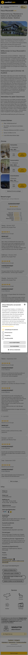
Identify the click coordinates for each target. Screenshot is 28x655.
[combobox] (24, 304)
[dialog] (14, 327)
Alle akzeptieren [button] (14, 342)
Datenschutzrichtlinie (8, 326)
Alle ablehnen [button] (14, 346)
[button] (14, 350)
